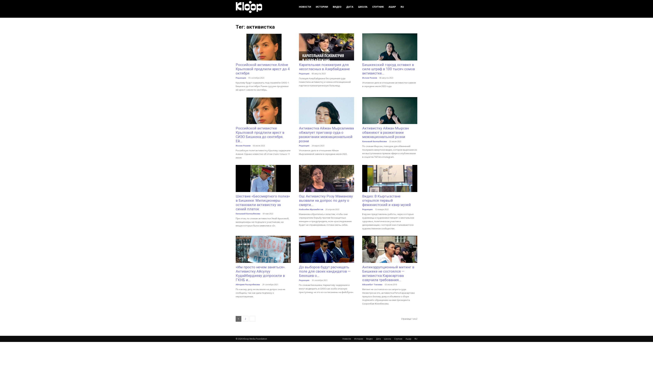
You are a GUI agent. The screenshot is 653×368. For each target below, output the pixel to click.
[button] (413, 7)
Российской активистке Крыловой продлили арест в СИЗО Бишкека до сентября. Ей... (260, 134)
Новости (305, 6)
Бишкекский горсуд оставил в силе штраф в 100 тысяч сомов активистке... (388, 69)
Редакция (241, 77)
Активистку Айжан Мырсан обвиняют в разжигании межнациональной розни (385, 132)
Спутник (378, 6)
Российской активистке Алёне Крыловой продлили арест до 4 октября (263, 69)
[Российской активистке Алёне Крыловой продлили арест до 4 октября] (263, 46)
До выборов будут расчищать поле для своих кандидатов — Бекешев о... (324, 271)
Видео (337, 6)
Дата (349, 6)
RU (402, 6)
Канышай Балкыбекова (374, 141)
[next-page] (252, 319)
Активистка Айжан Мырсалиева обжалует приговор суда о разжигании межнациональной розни (326, 134)
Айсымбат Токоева (372, 284)
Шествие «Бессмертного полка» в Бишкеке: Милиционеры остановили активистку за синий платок (263, 202)
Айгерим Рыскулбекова (248, 284)
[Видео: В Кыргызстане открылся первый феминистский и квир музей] (389, 178)
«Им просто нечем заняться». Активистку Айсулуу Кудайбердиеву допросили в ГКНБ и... (261, 273)
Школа (362, 6)
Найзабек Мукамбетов (311, 209)
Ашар (392, 6)
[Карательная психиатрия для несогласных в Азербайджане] (326, 46)
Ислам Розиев (369, 77)
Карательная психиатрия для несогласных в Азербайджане (324, 67)
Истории (322, 6)
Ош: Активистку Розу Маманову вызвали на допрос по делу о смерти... (326, 200)
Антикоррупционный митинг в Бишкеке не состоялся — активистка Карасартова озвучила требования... (388, 273)
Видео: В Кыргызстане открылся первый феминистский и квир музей (386, 200)
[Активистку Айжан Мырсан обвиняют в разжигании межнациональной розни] (389, 110)
